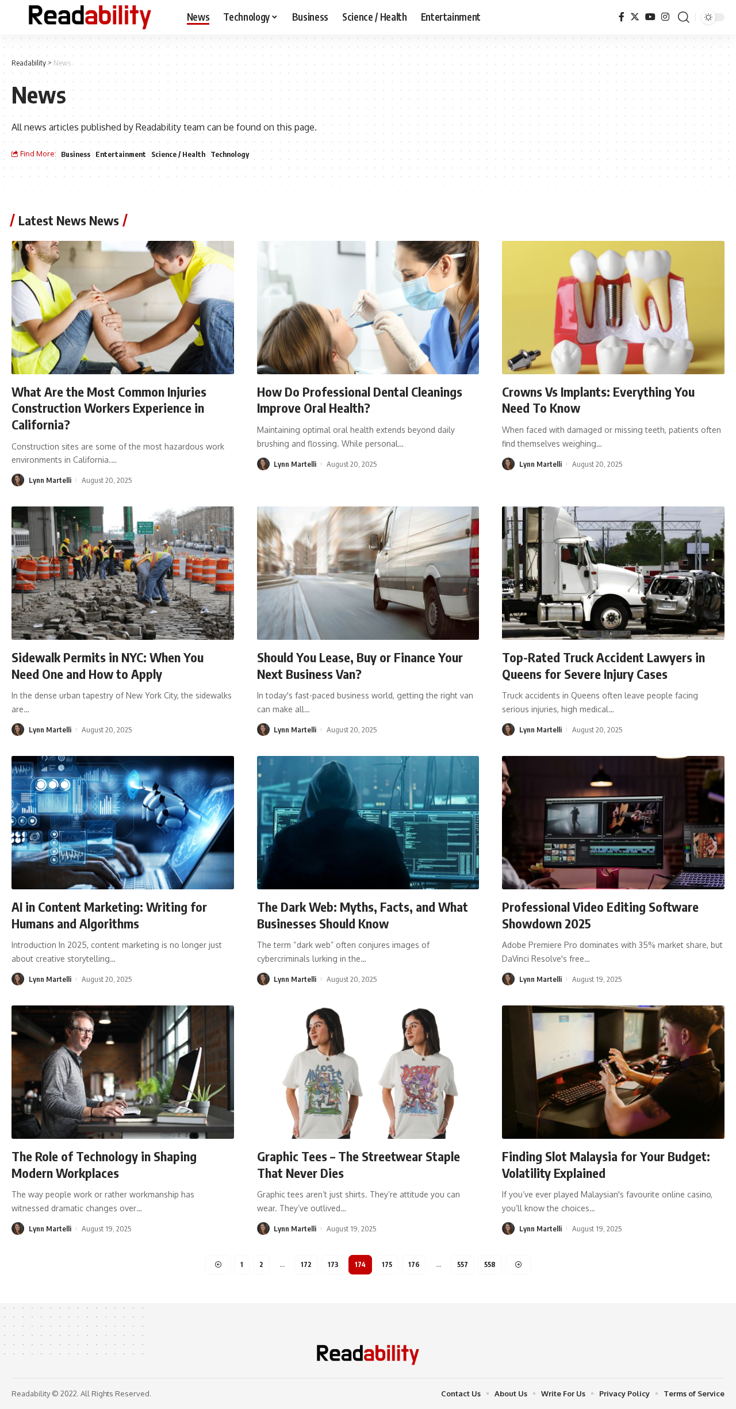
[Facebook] (621, 17)
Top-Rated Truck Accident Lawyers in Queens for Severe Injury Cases (603, 665)
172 (306, 1264)
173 (333, 1264)
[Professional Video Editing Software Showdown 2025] (613, 822)
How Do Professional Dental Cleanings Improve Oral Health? (359, 399)
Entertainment (120, 154)
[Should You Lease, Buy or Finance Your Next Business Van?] (368, 573)
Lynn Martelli (50, 480)
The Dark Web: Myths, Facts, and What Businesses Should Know (362, 915)
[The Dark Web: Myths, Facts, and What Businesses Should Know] (368, 822)
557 (462, 1264)
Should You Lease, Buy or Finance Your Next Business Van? (360, 665)
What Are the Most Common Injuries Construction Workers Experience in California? (109, 407)
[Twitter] (634, 17)
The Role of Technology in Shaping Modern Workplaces (104, 1164)
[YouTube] (650, 17)
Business (75, 154)
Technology (229, 154)
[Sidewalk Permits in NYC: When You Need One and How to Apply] (123, 573)
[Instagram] (665, 17)
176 (414, 1264)
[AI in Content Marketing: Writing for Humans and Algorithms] (123, 822)
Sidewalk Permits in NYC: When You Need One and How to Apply (108, 665)
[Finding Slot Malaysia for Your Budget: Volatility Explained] (613, 1072)
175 (387, 1264)
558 (490, 1264)
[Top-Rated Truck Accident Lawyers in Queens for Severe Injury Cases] (613, 573)
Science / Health (178, 154)
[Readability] (90, 17)
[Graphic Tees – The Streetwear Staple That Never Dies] (368, 1072)
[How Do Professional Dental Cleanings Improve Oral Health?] (368, 307)
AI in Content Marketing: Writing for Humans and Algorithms (109, 915)
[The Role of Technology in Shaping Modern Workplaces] (123, 1072)
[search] (683, 17)
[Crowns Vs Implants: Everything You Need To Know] (613, 307)
